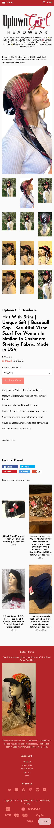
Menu (9, 2)
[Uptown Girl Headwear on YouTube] (44, 790)
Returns (27, 772)
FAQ (27, 775)
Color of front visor (11, 367)
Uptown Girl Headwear (29, 800)
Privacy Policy (27, 768)
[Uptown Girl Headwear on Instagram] (37, 790)
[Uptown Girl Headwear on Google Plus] (30, 790)
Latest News (27, 652)
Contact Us (27, 765)
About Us (27, 761)
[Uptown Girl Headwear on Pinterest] (23, 790)
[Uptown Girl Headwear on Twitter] (9, 790)
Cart (49, 3)
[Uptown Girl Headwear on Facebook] (16, 790)
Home (4, 57)
